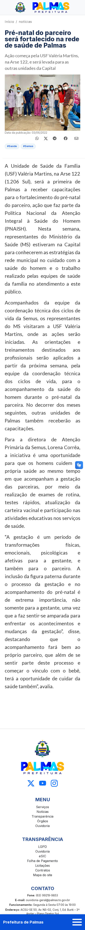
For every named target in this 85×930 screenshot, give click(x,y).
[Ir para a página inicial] (42, 7)
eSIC (42, 856)
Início (9, 22)
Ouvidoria (42, 826)
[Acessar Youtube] (42, 783)
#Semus (28, 146)
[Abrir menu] (77, 922)
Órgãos (42, 821)
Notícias (43, 812)
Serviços (42, 807)
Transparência (42, 816)
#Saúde (12, 146)
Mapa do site (42, 875)
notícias (25, 22)
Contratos (42, 870)
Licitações (42, 865)
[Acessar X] (31, 783)
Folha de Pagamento (42, 861)
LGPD (42, 847)
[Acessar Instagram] (54, 783)
